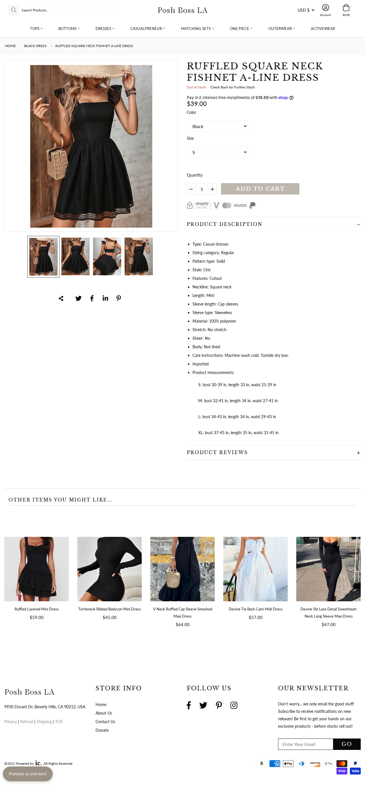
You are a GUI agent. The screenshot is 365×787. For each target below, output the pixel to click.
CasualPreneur (146, 28)
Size (190, 138)
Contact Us (105, 721)
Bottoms (67, 28)
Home (10, 46)
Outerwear (280, 28)
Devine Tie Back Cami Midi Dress (256, 609)
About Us (104, 713)
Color (191, 112)
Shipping (44, 721)
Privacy (10, 721)
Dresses (103, 28)
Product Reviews (217, 452)
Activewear (323, 28)
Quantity (194, 175)
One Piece (239, 28)
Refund (27, 721)
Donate (102, 730)
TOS (59, 721)
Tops (34, 28)
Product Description (224, 224)
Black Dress (35, 46)
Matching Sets (196, 28)
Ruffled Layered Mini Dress (37, 609)
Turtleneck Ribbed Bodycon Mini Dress (109, 609)
